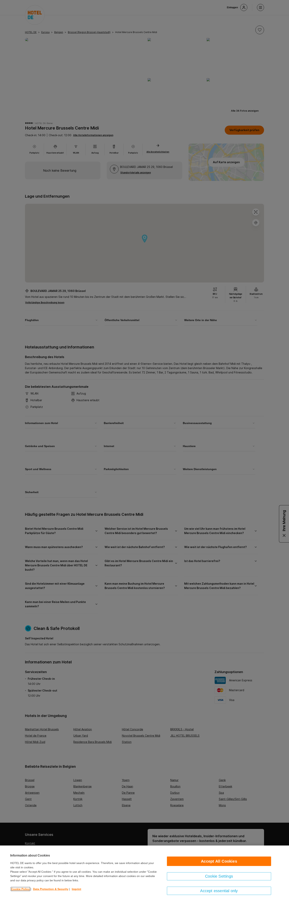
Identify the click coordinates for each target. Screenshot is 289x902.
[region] (144, 874)
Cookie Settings (219, 876)
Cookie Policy (20, 889)
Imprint (76, 889)
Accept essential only (219, 891)
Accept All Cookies (219, 861)
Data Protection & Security (50, 889)
